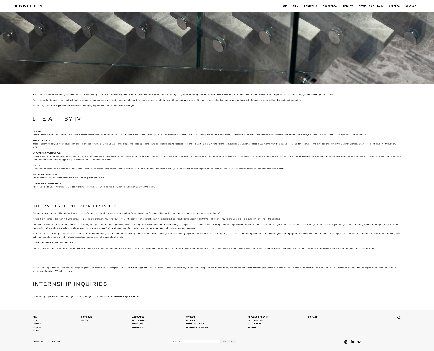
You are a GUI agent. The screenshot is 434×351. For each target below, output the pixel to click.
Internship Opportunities (197, 327)
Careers (190, 317)
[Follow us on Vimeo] (359, 344)
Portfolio (86, 317)
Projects (85, 320)
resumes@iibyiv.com (285, 248)
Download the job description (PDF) (53, 243)
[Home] (28, 7)
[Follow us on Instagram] (346, 344)
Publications (137, 327)
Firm (35, 317)
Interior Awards (139, 320)
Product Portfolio (256, 320)
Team (35, 320)
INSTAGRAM (252, 327)
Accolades (138, 317)
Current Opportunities (196, 324)
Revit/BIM (36, 330)
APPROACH (37, 324)
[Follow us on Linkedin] (352, 344)
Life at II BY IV (192, 320)
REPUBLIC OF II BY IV (258, 317)
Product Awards (139, 324)
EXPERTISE (37, 327)
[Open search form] (399, 317)
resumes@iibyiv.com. (142, 268)
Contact (312, 317)
